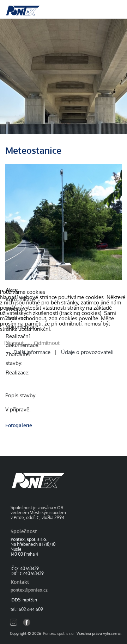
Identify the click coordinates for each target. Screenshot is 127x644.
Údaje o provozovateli (86, 352)
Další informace (33, 352)
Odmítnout (47, 343)
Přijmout (14, 343)
